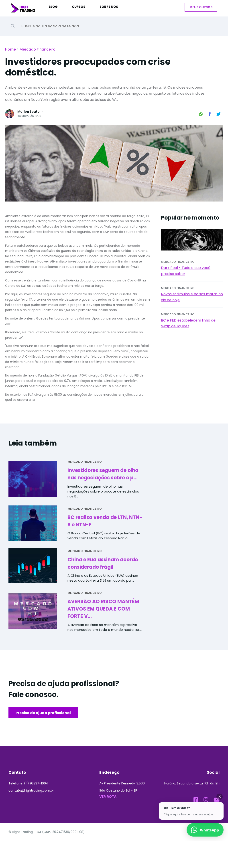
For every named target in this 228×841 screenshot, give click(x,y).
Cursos (78, 6)
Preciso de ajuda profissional (43, 712)
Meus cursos (200, 7)
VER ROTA (107, 796)
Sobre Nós (109, 6)
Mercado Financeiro (37, 49)
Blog (53, 6)
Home (10, 49)
